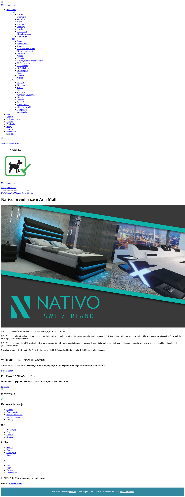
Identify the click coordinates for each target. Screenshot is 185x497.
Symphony (22, 109)
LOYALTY (18, 193)
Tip (13, 39)
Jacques (20, 100)
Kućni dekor (22, 65)
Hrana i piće (22, 70)
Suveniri (21, 24)
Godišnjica (22, 19)
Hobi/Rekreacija (24, 34)
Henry (20, 97)
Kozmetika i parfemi (26, 48)
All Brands (22, 112)
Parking (10, 419)
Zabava (20, 75)
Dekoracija (22, 36)
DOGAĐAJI (6, 193)
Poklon (20, 14)
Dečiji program (23, 63)
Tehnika (20, 58)
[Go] (28, 190)
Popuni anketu (7, 371)
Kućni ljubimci (23, 68)
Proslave (21, 29)
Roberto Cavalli (24, 107)
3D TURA (28, 193)
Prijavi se (5, 387)
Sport (19, 46)
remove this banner (127, 492)
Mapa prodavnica (8, 5)
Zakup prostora (13, 412)
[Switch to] (11, 134)
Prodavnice (11, 9)
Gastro (9, 114)
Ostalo (20, 78)
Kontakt (10, 437)
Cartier (20, 87)
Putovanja (21, 17)
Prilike (14, 12)
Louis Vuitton (23, 104)
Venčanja (21, 26)
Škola (19, 22)
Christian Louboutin (26, 95)
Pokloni (10, 448)
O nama (10, 409)
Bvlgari (20, 83)
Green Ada (11, 131)
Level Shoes (22, 102)
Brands (15, 80)
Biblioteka (11, 124)
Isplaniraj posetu (13, 119)
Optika (20, 56)
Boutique (21, 85)
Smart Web (15, 483)
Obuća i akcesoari (25, 51)
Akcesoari (21, 53)
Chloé (19, 90)
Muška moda (22, 44)
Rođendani (22, 31)
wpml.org (72, 492)
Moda (19, 41)
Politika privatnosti (14, 414)
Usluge (20, 73)
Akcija (9, 126)
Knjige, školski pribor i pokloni (30, 61)
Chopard (21, 92)
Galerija (10, 121)
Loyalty (10, 129)
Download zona (13, 417)
